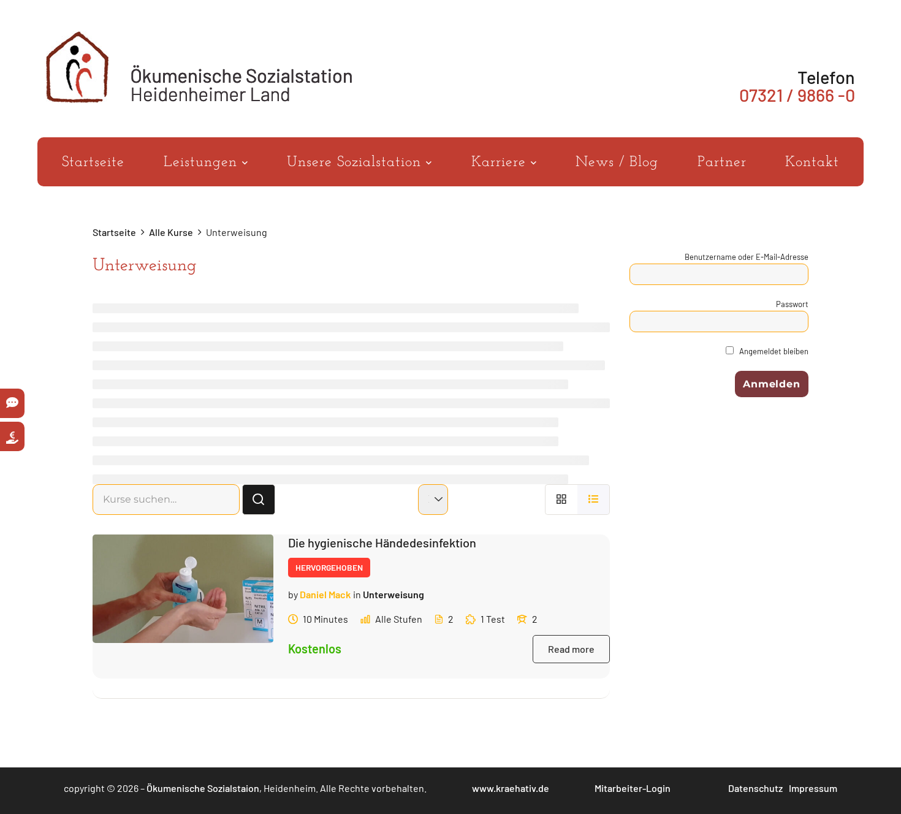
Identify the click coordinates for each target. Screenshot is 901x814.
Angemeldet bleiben (772, 351)
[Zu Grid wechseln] (561, 499)
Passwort (792, 304)
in (357, 594)
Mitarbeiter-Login (633, 788)
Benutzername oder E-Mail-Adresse (746, 257)
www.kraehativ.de (510, 788)
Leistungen (203, 162)
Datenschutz (755, 788)
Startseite (93, 162)
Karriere (501, 162)
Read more (571, 649)
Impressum (813, 788)
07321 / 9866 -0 (797, 94)
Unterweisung (393, 594)
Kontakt (812, 162)
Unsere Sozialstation (356, 162)
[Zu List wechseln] (593, 499)
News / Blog (617, 162)
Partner (722, 162)
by (293, 594)
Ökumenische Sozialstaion (202, 788)
